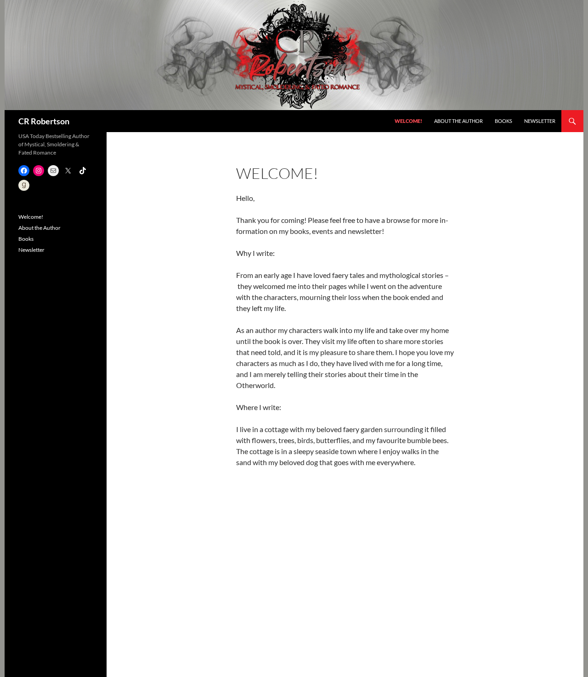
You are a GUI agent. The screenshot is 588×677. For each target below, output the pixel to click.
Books (503, 121)
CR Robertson (43, 121)
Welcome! (408, 121)
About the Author (458, 121)
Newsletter (539, 121)
